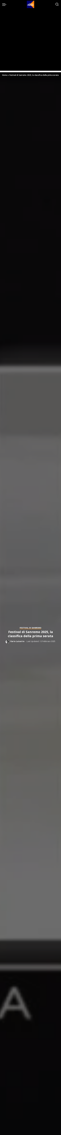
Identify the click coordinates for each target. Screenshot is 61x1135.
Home (4, 75)
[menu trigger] (5, 4)
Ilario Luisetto (17, 641)
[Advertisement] (30, 40)
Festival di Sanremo (30, 628)
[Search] (57, 4)
